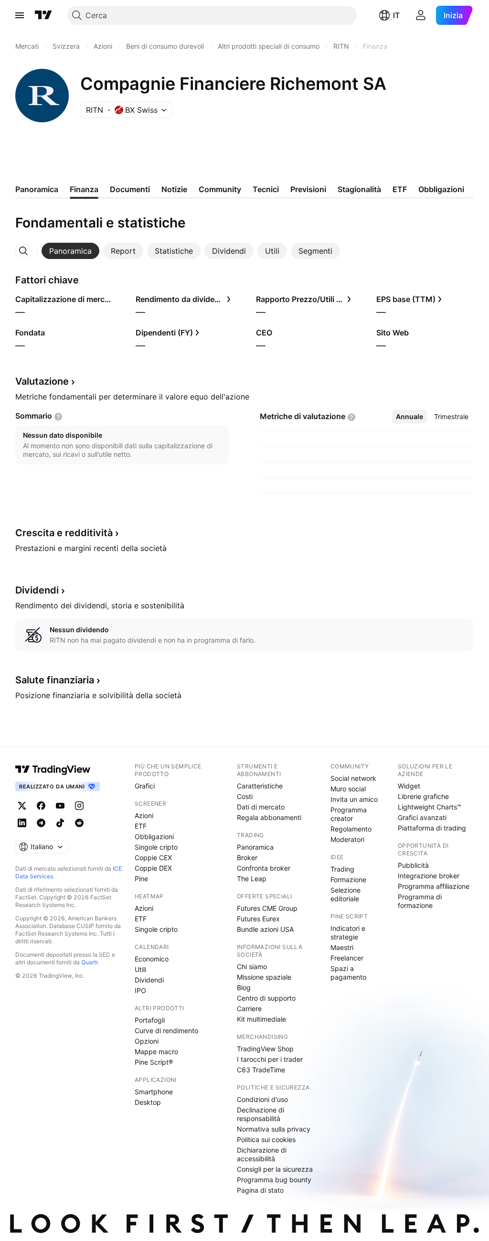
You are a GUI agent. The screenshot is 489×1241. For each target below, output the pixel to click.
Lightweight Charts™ (429, 807)
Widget (409, 786)
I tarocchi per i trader (270, 1059)
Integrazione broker (428, 876)
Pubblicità (413, 865)
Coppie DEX (153, 868)
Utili (140, 969)
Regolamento (351, 829)
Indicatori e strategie (347, 932)
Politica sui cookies (266, 1139)
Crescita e (64, 533)
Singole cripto (156, 847)
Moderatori (347, 839)
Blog (244, 987)
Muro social (348, 789)
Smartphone (154, 1092)
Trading (342, 869)
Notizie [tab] (174, 189)
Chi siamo (252, 966)
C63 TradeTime (261, 1070)
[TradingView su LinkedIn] (22, 823)
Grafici (145, 786)
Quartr (89, 962)
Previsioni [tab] (308, 189)
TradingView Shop (265, 1049)
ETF (141, 826)
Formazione (348, 879)
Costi (245, 796)
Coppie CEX (153, 857)
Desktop (148, 1102)
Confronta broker (263, 868)
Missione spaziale (264, 977)
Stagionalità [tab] (359, 189)
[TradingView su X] (22, 805)
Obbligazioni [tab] (441, 189)
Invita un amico (354, 799)
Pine (141, 878)
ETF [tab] (400, 189)
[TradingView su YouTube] (60, 805)
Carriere (249, 1008)
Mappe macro (156, 1051)
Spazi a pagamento (348, 972)
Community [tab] (220, 189)
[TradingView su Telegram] (41, 823)
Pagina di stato (260, 1190)
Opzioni (147, 1041)
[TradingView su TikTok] (60, 823)
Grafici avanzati (422, 817)
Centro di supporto (266, 998)
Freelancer (346, 958)
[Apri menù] (19, 15)
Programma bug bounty (274, 1180)
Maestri (341, 947)
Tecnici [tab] (266, 189)
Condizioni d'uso (262, 1099)
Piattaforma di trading (432, 828)
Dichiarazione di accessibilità (262, 1154)
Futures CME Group (267, 908)
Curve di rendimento (166, 1030)
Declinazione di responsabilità (260, 1114)
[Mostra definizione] (58, 416)
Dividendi (149, 980)
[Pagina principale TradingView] (43, 15)
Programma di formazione (420, 901)
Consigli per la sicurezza (275, 1169)
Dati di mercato (261, 807)
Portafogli (150, 1020)
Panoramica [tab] (36, 189)
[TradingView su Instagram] (79, 805)
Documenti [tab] (130, 189)
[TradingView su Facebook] (41, 805)
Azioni (144, 815)
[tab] (70, 251)
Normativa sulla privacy (273, 1129)
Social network (353, 778)
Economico (152, 959)
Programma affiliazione (433, 886)
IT (396, 15)
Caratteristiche (260, 786)
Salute (54, 680)
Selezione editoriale (345, 894)
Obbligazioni (154, 836)
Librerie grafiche (423, 796)
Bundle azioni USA (265, 929)
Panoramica (255, 847)
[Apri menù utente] (420, 15)
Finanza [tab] (84, 189)
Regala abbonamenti (269, 817)
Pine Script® (154, 1062)
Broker (247, 857)
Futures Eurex (258, 919)
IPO (140, 990)
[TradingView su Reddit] (79, 823)
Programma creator (348, 814)
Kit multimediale (261, 1019)
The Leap (251, 878)
